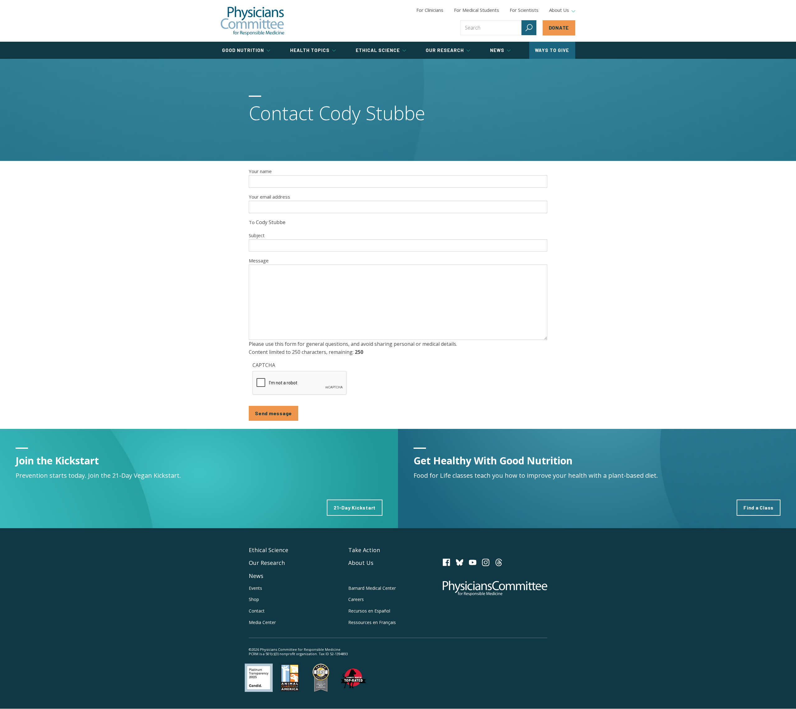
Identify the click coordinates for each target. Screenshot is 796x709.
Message (259, 260)
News (256, 576)
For (476, 10)
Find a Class (758, 507)
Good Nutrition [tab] (243, 50)
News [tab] (497, 50)
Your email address (269, 197)
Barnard (372, 588)
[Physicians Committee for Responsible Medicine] (252, 20)
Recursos (369, 611)
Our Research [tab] (445, 50)
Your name (260, 171)
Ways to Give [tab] (552, 50)
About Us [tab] (559, 10)
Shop (254, 599)
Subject (257, 235)
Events (255, 588)
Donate (559, 28)
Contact (257, 611)
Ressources (372, 622)
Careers (356, 599)
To (252, 222)
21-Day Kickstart (355, 507)
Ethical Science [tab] (378, 50)
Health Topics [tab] (310, 50)
